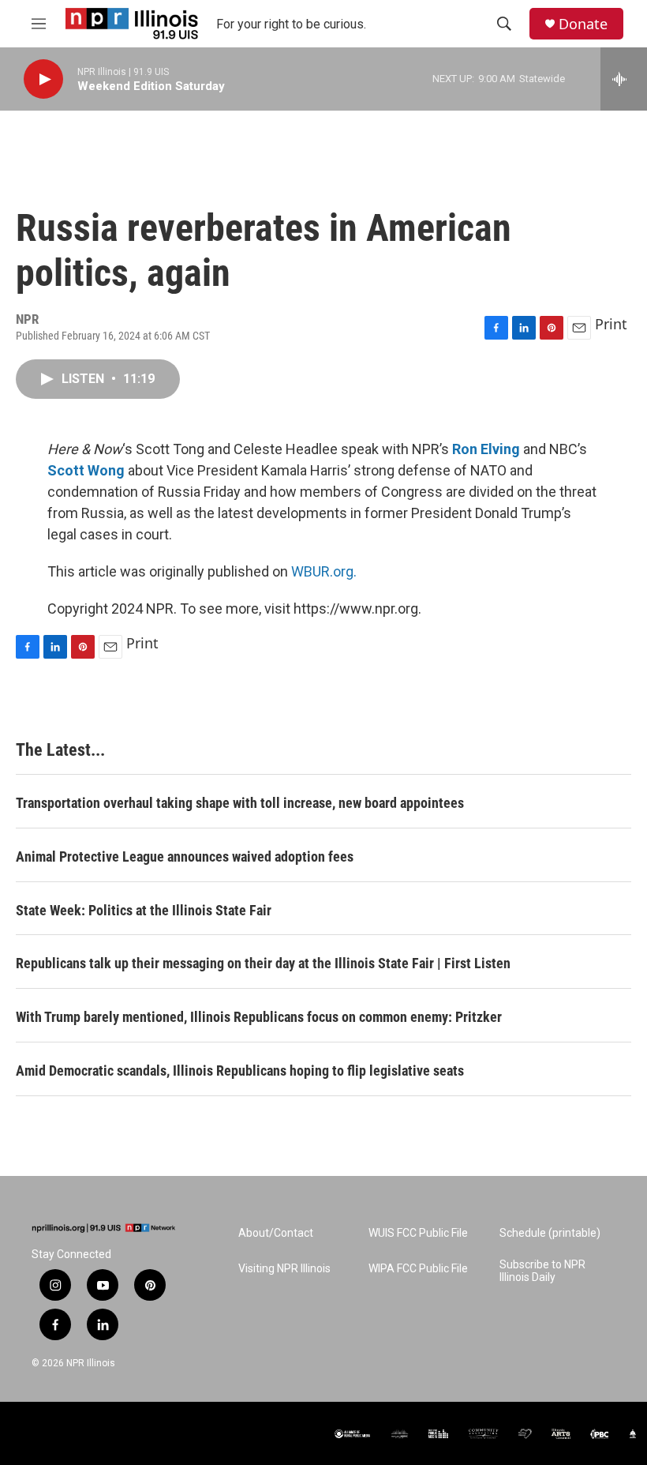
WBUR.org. (324, 571)
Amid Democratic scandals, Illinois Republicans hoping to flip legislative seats (240, 1070)
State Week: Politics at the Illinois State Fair (143, 910)
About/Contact (275, 1233)
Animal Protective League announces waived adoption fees (184, 856)
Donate (583, 24)
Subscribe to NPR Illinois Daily (542, 1271)
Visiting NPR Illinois (284, 1269)
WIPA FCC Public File (418, 1269)
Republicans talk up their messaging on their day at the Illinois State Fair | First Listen (263, 963)
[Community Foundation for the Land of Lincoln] (483, 1434)
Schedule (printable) (549, 1233)
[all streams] (623, 79)
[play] (43, 79)
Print (611, 323)
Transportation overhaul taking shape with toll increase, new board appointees (240, 802)
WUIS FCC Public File (418, 1233)
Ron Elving (486, 449)
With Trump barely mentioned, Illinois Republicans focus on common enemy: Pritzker (259, 1017)
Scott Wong (86, 470)
